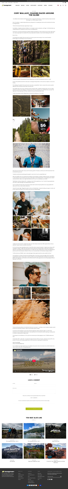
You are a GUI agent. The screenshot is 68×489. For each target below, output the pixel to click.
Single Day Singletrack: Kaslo (34, 461)
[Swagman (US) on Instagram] (48, 479)
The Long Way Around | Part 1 (34, 441)
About (6, 2)
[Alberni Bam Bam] (55, 431)
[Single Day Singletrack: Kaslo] (34, 451)
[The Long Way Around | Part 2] (12, 431)
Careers (19, 479)
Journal (45, 5)
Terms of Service (44, 400)
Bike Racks (18, 5)
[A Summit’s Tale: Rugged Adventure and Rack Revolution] (55, 451)
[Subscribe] (60, 476)
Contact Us (30, 473)
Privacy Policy (38, 400)
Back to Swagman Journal (34, 408)
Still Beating (12, 461)
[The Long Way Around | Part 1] (34, 431)
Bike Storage (40, 474)
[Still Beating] (12, 451)
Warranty (29, 479)
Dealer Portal (16, 2)
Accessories (40, 5)
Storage (27, 5)
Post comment (34, 397)
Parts (29, 476)
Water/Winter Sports (41, 476)
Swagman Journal (21, 474)
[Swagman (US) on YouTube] (51, 479)
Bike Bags (23, 5)
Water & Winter (33, 5)
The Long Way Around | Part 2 (12, 441)
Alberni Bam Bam (55, 441)
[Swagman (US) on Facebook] (49, 479)
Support (3, 2)
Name (14, 383)
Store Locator (10, 2)
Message (15, 388)
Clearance (50, 5)
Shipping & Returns (31, 482)
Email (35, 383)
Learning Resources (31, 474)
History (19, 473)
